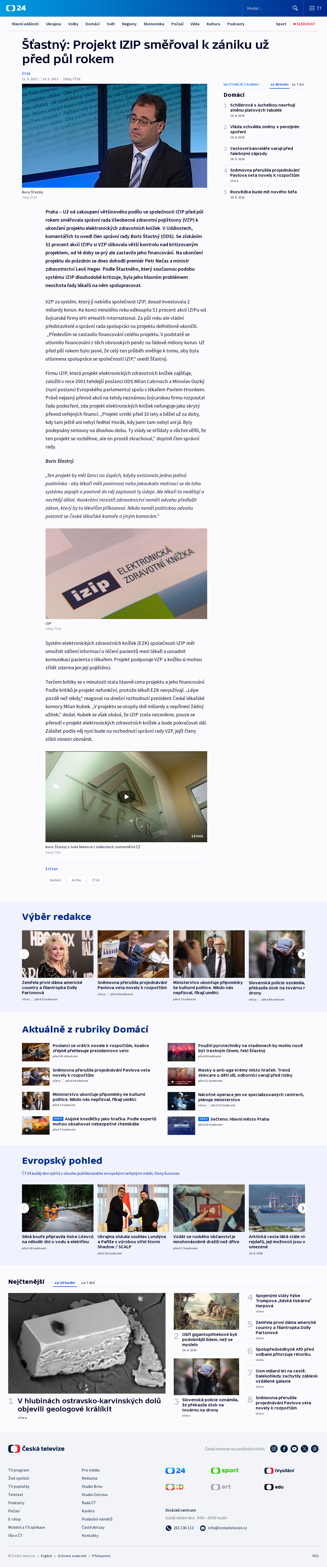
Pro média (91, 1470)
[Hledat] (295, 8)
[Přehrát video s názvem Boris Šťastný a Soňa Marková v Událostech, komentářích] (126, 797)
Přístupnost (101, 1555)
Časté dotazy (93, 1527)
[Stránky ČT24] (175, 1470)
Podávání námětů (97, 1519)
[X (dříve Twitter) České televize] (304, 1449)
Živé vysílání (18, 1478)
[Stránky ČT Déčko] (175, 1486)
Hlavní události (25, 23)
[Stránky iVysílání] (279, 1470)
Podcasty (235, 23)
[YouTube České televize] (294, 1449)
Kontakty (90, 1535)
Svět (111, 23)
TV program (18, 1470)
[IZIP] (126, 573)
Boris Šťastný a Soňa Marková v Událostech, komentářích (90, 847)
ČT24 (26, 73)
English (46, 1555)
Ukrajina (53, 23)
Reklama (89, 1478)
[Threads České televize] (315, 1449)
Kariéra (88, 1510)
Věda (195, 23)
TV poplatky (18, 1486)
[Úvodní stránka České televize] (36, 1449)
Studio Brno (92, 1486)
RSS (316, 1555)
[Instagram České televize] (274, 1449)
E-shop (14, 1519)
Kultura (213, 23)
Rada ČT (89, 1502)
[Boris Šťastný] (114, 136)
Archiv (76, 880)
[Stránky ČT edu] (273, 1486)
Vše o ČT (15, 1535)
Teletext (15, 1494)
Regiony (129, 23)
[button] (126, 796)
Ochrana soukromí (72, 1555)
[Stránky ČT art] (221, 1486)
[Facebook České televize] (284, 1449)
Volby (73, 23)
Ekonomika (154, 23)
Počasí (177, 23)
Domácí (93, 23)
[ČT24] (16, 8)
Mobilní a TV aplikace (26, 1527)
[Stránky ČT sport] (225, 1470)
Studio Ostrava (95, 1494)
